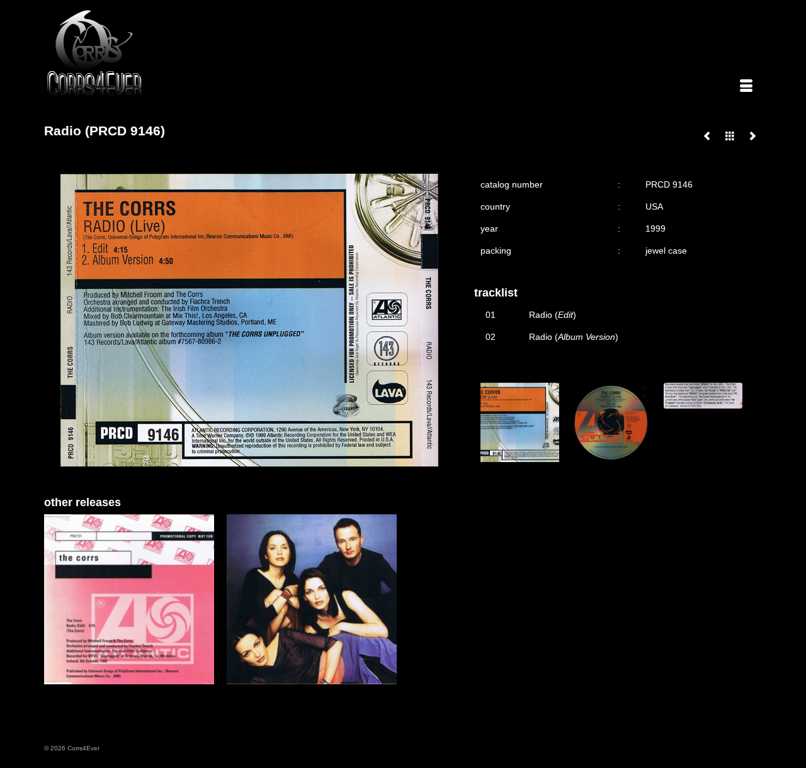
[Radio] (707, 136)
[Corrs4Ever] (159, 53)
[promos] (729, 136)
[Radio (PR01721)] (752, 136)
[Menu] (746, 87)
